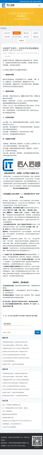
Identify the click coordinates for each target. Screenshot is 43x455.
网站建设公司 (12, 53)
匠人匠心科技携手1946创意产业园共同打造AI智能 (22, 315)
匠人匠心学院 (17, 37)
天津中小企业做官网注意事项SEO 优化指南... (14, 354)
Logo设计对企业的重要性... (9, 427)
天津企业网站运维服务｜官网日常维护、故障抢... (15, 345)
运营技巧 (35, 33)
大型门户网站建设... (7, 411)
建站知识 (26, 33)
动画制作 (21, 40)
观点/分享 (7, 33)
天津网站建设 (30, 437)
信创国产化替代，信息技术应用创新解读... (13, 364)
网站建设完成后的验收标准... (10, 414)
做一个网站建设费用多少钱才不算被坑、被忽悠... (15, 408)
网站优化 (35, 37)
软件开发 (30, 440)
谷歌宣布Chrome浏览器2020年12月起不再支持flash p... (17, 420)
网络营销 (30, 447)
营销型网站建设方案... (8, 417)
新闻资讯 (16, 33)
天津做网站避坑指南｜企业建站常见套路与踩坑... (15, 342)
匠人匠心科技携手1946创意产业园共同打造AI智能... (16, 358)
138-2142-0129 (35, 1)
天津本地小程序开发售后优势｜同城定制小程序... (15, 351)
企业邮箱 (30, 443)
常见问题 (7, 37)
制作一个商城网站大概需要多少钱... (11, 405)
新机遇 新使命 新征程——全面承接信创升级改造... (15, 395)
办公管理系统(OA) (30, 450)
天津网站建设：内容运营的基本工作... (12, 424)
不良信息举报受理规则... (8, 361)
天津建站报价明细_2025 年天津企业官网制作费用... (16, 348)
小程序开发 (30, 453)
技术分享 (26, 37)
